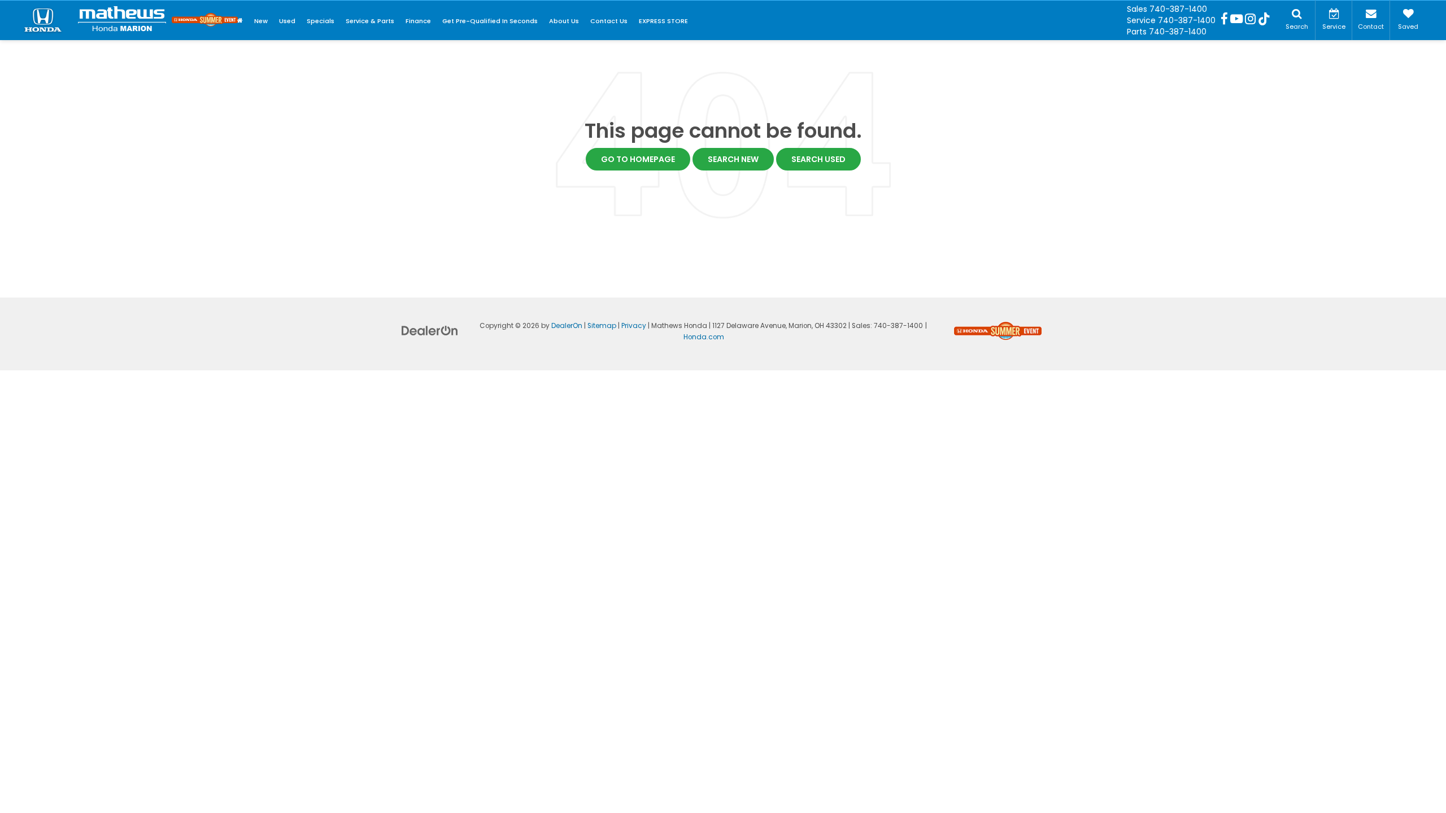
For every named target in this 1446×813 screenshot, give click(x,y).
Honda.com (703, 337)
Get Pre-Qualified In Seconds (490, 20)
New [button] (261, 20)
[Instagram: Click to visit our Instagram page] (1250, 20)
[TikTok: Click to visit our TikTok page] (1264, 20)
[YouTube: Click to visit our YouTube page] (1236, 20)
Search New (733, 159)
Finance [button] (418, 20)
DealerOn (566, 325)
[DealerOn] (430, 330)
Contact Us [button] (609, 20)
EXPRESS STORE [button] (663, 20)
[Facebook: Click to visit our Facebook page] (1224, 20)
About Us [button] (564, 20)
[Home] (240, 21)
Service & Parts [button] (370, 20)
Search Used (818, 159)
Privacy (633, 325)
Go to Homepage (638, 159)
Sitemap (601, 325)
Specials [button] (320, 20)
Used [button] (287, 20)
